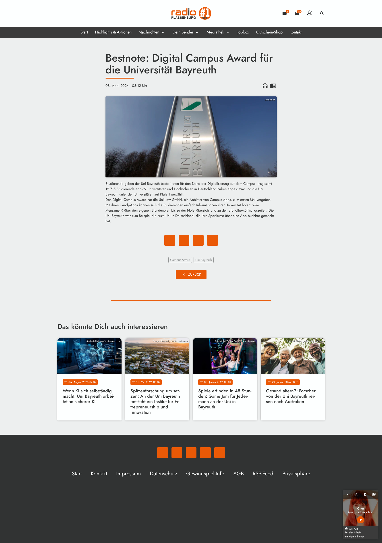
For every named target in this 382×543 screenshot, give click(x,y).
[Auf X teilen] (184, 240)
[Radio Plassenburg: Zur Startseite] (191, 13)
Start (84, 32)
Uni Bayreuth (203, 260)
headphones (265, 86)
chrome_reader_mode (273, 86)
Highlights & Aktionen (113, 32)
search (322, 13)
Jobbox (243, 32)
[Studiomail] (88, 13)
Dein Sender (183, 32)
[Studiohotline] (97, 13)
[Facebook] (70, 13)
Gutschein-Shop (269, 32)
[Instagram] (79, 13)
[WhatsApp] (61, 13)
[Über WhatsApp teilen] (198, 240)
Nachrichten (149, 32)
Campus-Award (180, 260)
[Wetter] (309, 13)
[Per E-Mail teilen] (212, 240)
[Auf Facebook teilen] (169, 240)
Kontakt (295, 32)
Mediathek (215, 32)
